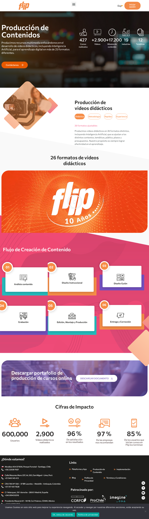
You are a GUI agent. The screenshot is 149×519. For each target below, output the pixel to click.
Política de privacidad (88, 514)
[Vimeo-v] (143, 488)
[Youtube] (143, 493)
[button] (73, 4)
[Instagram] (143, 498)
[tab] (80, 116)
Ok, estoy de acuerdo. (63, 514)
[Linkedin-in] (143, 483)
